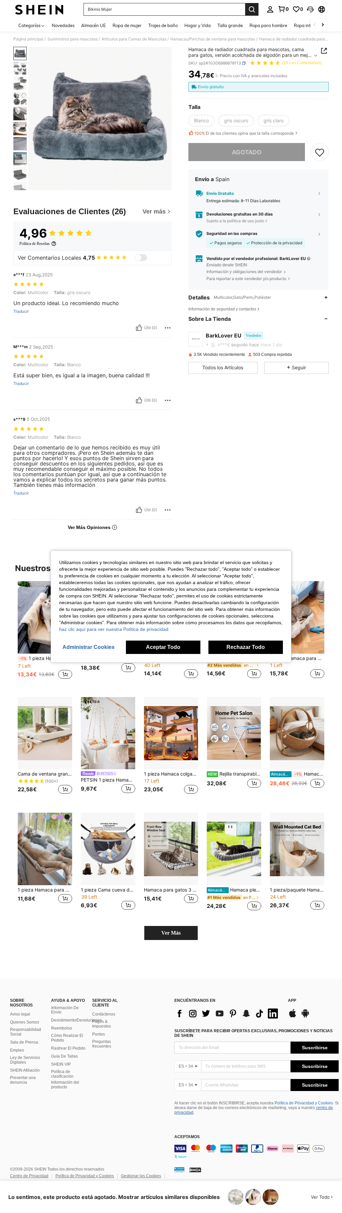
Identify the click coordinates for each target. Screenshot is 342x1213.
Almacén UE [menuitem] (93, 25)
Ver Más (171, 933)
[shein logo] (39, 9)
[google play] (305, 1016)
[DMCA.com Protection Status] (195, 1169)
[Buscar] (252, 9)
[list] (227, 1013)
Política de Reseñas (34, 243)
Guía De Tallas (64, 1056)
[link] (283, 9)
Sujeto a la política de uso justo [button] (235, 220)
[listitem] (45, 633)
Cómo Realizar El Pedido (67, 1038)
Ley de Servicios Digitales (25, 1060)
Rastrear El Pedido (68, 1048)
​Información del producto (65, 1084)
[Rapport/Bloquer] (168, 328)
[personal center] (270, 9)
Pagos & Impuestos (101, 1024)
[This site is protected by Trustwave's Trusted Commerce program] (179, 1169)
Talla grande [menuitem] (230, 25)
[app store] (292, 1016)
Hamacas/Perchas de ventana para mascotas (212, 39)
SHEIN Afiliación (25, 1070)
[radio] (201, 120)
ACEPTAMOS (187, 1137)
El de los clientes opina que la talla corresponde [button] (244, 133)
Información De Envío (65, 1010)
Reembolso (61, 1028)
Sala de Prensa (24, 1042)
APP (292, 1000)
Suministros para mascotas (72, 39)
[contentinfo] (256, 1152)
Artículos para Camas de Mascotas (134, 39)
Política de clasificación (62, 1074)
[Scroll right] (322, 25)
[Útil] (139, 328)
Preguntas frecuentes (101, 1044)
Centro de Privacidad (29, 1176)
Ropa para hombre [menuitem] (268, 25)
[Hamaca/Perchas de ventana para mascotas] (297, 733)
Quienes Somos (24, 1022)
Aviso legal (20, 1014)
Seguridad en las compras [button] (232, 233)
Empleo (17, 1050)
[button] (310, 9)
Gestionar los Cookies (141, 1176)
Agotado (247, 152)
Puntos (98, 1034)
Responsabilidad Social (25, 1032)
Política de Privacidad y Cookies (304, 1103)
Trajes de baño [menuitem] (163, 25)
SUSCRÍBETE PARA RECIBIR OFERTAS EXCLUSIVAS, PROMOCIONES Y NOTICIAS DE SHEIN (253, 1033)
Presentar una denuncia (23, 1080)
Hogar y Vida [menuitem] (197, 25)
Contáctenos (103, 1014)
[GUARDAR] (320, 152)
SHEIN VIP (61, 1064)
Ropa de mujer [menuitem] (127, 25)
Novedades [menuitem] (63, 25)
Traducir (21, 311)
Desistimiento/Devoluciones (76, 1020)
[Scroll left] (314, 25)
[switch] (141, 257)
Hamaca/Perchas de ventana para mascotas (297, 774)
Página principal (28, 39)
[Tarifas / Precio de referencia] (216, 76)
